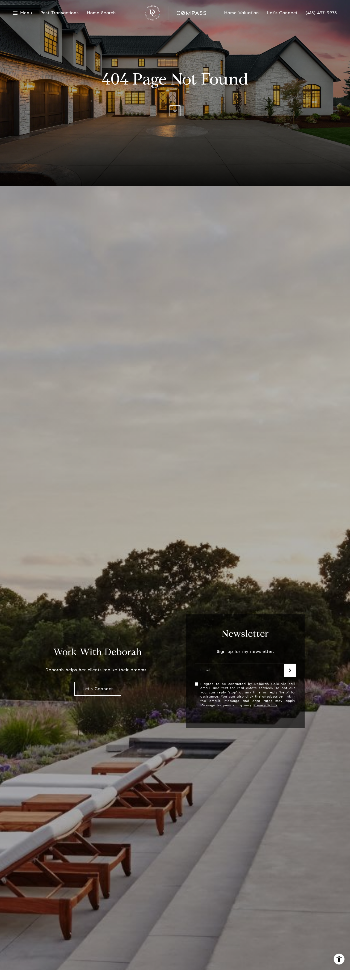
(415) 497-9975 (321, 12)
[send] (290, 670)
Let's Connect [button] (98, 688)
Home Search (101, 13)
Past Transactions (59, 13)
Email (205, 670)
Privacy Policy (265, 705)
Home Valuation (241, 13)
